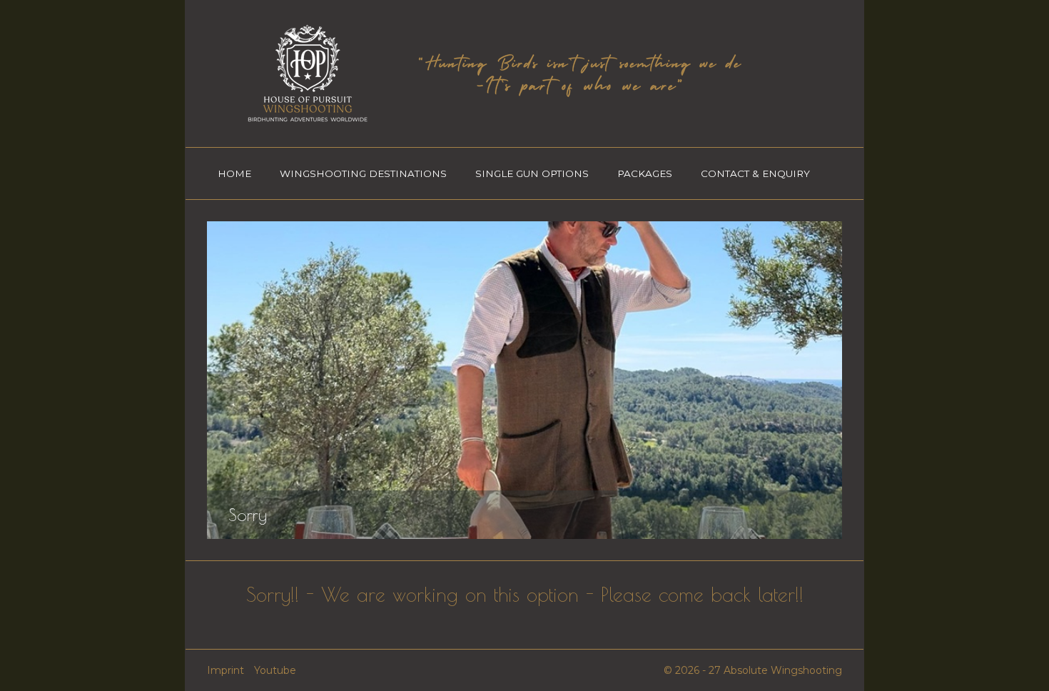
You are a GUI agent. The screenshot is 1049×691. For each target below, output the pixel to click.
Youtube (275, 670)
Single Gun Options (532, 173)
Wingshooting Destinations (363, 173)
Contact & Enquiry (755, 173)
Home (234, 173)
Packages (644, 173)
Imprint (225, 670)
